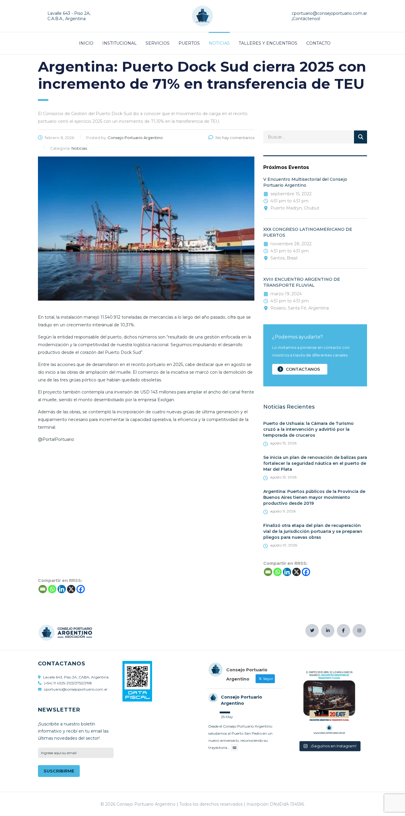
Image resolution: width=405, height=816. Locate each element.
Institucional (119, 43)
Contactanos (303, 369)
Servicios (158, 43)
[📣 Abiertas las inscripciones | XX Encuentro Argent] (329, 700)
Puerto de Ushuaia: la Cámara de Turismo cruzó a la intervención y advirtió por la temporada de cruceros (308, 429)
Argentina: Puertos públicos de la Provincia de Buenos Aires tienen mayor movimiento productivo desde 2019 (314, 497)
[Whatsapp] (277, 572)
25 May (227, 717)
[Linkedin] (287, 572)
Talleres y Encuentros (268, 43)
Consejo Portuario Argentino (241, 700)
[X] (296, 572)
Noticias (219, 43)
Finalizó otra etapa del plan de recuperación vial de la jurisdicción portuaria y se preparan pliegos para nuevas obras (312, 531)
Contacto (318, 43)
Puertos (189, 43)
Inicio (86, 43)
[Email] (268, 572)
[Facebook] (306, 572)
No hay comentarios (235, 137)
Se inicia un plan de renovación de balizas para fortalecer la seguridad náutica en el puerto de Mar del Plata (315, 463)
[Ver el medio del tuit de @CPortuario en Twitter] (234, 747)
